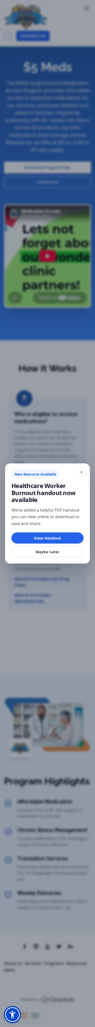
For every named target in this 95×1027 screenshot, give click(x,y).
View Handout (47, 538)
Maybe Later (47, 551)
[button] (12, 1014)
